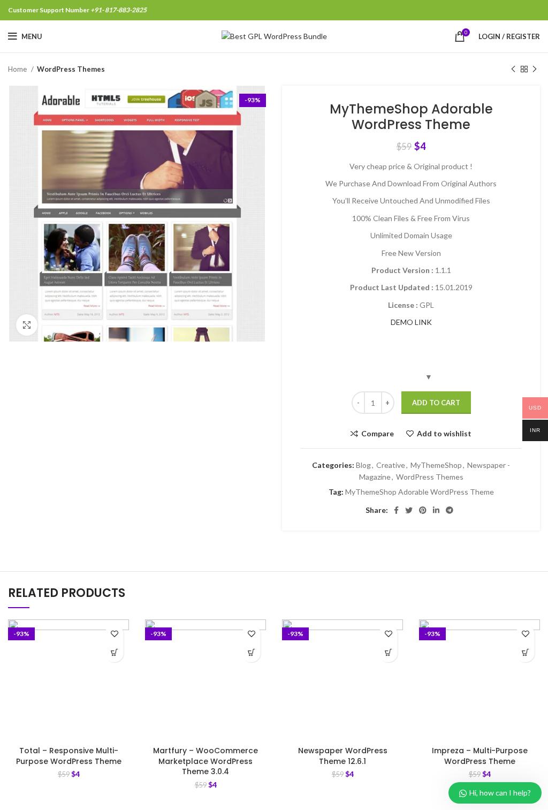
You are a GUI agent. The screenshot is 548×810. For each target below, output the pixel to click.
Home (18, 69)
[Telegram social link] (449, 510)
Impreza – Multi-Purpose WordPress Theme (480, 756)
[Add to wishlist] (114, 634)
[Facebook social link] (396, 510)
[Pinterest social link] (423, 510)
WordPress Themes (71, 69)
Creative (390, 465)
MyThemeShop (436, 465)
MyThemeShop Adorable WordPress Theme (419, 491)
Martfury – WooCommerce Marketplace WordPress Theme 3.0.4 (205, 761)
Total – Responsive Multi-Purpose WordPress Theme (68, 756)
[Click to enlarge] (26, 325)
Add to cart (436, 402)
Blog (363, 465)
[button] (114, 653)
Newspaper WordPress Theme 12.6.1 (342, 756)
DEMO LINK (411, 322)
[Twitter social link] (409, 510)
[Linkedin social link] (436, 510)
